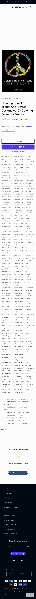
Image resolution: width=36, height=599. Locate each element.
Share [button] (5, 429)
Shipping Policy (10, 524)
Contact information (26, 594)
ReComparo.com (15, 588)
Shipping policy (11, 594)
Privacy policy (12, 591)
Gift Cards (8, 498)
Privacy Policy (9, 529)
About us (7, 489)
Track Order (8, 493)
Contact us (8, 502)
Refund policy (27, 588)
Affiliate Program (11, 507)
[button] (4, 7)
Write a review (25, 119)
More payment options (18, 151)
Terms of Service (10, 533)
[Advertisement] (18, 29)
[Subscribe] (28, 546)
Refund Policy (9, 520)
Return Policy (9, 515)
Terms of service (25, 591)
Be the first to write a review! (18, 473)
